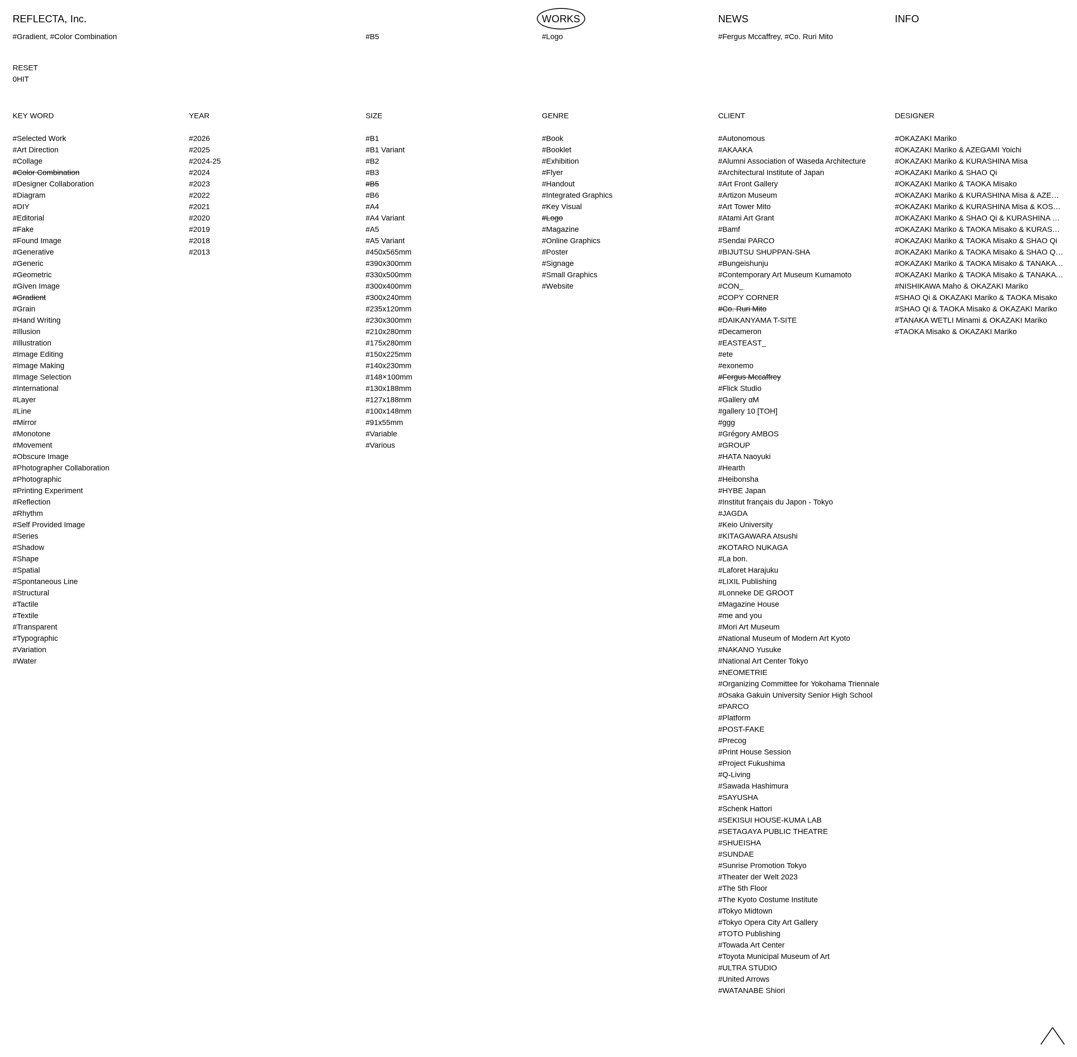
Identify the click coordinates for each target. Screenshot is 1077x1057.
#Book (552, 138)
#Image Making (38, 365)
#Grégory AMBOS (748, 434)
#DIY (21, 206)
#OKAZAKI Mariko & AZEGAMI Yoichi (958, 150)
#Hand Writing (37, 320)
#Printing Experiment (48, 490)
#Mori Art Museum (749, 627)
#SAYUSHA (738, 797)
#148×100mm (389, 377)
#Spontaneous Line (45, 581)
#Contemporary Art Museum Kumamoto (785, 275)
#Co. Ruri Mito (742, 309)
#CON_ (730, 286)
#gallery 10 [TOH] (747, 411)
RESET (25, 68)
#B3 (372, 172)
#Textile (25, 615)
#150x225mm (388, 354)
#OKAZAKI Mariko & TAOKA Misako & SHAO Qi (976, 240)
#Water (25, 661)
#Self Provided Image (49, 525)
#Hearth (731, 468)
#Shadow (28, 547)
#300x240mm (388, 297)
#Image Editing (38, 354)
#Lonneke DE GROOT (756, 593)
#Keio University (745, 525)
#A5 (372, 229)
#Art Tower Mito (744, 206)
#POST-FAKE (741, 729)
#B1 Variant (385, 150)
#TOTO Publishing (749, 934)
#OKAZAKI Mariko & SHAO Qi (946, 172)
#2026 (199, 138)
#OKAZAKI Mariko (926, 138)
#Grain (24, 309)
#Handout (558, 184)
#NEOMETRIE (742, 672)
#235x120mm (388, 309)
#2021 (199, 206)
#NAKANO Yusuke (749, 649)
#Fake (23, 229)
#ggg (726, 422)
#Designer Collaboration (53, 184)
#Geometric (32, 275)
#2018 (199, 240)
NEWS (733, 18)
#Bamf (729, 229)
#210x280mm (388, 331)
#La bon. (733, 559)
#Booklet (556, 150)
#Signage (558, 263)
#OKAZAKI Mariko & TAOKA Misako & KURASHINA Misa (979, 229)
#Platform (734, 718)
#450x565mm (388, 252)
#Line (22, 411)
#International (35, 388)
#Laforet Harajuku (748, 570)
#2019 (199, 229)
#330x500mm (388, 275)
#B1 (372, 138)
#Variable (381, 434)
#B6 (372, 195)
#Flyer (552, 172)
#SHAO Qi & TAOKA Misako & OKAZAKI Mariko (976, 309)
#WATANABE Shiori (751, 990)
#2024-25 (205, 161)
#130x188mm (388, 388)
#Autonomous (741, 138)
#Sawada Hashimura (753, 786)
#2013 (199, 252)
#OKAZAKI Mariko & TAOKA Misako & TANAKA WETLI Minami (979, 263)
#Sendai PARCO (746, 240)
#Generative (33, 252)
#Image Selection (42, 377)
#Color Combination (46, 172)
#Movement (32, 445)
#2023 (199, 184)
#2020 (199, 218)
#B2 (372, 161)
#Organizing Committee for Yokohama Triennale (798, 684)
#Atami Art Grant (746, 218)
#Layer (24, 400)
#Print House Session (754, 752)
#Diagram (29, 195)
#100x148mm (388, 411)
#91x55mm (384, 422)
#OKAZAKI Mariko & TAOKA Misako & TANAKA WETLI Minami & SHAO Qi (979, 275)
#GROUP (734, 445)
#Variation (29, 649)
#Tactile (25, 604)
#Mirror (25, 422)
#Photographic (37, 479)
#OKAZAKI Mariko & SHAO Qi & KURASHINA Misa (979, 218)
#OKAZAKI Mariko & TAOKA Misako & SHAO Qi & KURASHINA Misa (979, 252)
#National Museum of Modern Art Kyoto (784, 638)
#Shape (26, 559)
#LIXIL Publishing (747, 581)
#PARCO (733, 706)
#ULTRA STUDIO (747, 968)
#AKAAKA (735, 150)
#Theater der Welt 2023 (758, 877)
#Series (25, 536)
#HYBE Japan (742, 490)
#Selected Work (39, 138)
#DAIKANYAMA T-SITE (757, 320)
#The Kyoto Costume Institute (768, 899)
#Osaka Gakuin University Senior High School (795, 695)
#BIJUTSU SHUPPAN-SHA (764, 252)
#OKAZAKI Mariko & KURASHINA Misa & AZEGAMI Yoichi (979, 195)
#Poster (555, 252)
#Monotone (31, 434)
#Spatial (26, 570)
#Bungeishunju (743, 263)
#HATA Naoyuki (744, 456)
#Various (380, 445)
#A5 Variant (385, 240)
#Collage (27, 161)
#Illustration (32, 343)
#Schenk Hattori (745, 809)
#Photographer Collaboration (61, 468)
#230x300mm (388, 320)
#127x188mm (388, 400)
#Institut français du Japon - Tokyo (775, 502)
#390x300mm (388, 263)
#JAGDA (733, 513)
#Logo (552, 218)
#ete (725, 354)
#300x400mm (388, 286)
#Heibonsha (738, 479)
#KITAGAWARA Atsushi (758, 536)
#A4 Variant (385, 218)
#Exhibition (560, 161)
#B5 (372, 184)
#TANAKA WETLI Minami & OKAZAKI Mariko (971, 320)
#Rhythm (28, 513)
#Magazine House (748, 604)
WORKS (561, 18)
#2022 (199, 195)
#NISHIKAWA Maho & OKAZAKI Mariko (961, 286)
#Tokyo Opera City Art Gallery (768, 922)
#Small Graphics (569, 275)
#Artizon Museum (747, 195)
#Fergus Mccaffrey (749, 377)
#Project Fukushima (751, 763)
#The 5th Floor (742, 888)
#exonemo (735, 365)
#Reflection (31, 502)
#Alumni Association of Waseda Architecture (792, 161)
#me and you (740, 615)
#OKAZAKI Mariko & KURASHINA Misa (961, 161)
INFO (907, 18)
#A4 (372, 206)
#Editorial (28, 218)
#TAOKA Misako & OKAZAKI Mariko (956, 331)
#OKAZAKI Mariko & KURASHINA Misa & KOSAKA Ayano (979, 206)
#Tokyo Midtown (745, 911)
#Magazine (560, 229)
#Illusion (26, 331)
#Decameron (739, 331)
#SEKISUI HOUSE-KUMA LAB (770, 820)
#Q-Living (734, 774)
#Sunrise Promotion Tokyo (762, 865)
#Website (557, 286)
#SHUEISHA (739, 843)
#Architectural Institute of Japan (771, 172)
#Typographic (35, 638)
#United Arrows (743, 979)
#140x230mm (388, 365)
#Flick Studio (739, 388)
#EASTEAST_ (742, 343)
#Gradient (29, 297)
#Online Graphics (571, 240)
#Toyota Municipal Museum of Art (774, 956)
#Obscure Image (41, 456)
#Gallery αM (738, 400)
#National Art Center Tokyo (763, 661)
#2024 (199, 172)
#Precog (732, 740)
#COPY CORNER (748, 297)
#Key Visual (562, 206)
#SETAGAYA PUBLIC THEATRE (773, 831)
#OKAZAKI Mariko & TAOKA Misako (956, 184)
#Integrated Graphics (577, 195)
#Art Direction (35, 150)
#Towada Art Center (751, 945)
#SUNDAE (736, 854)
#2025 (199, 150)
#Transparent (35, 627)
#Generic (28, 263)
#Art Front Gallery (748, 184)
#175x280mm (388, 343)
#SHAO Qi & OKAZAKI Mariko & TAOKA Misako (976, 297)
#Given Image (36, 286)
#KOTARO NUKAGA (753, 547)
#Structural (31, 593)
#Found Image (37, 240)
